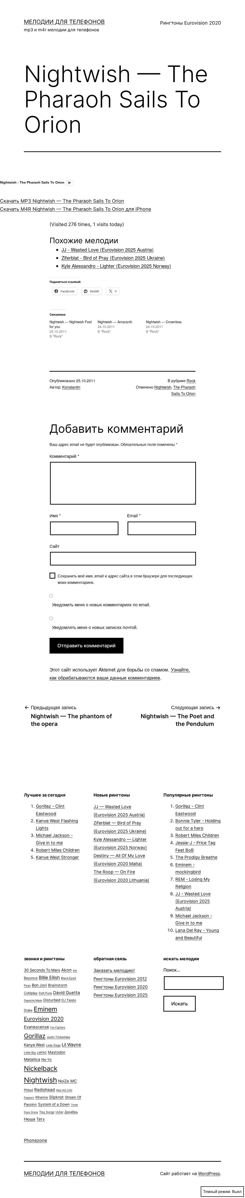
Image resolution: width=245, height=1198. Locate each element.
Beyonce (31, 978)
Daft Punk (45, 993)
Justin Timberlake (58, 1037)
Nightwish (162, 387)
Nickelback (40, 1068)
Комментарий (64, 456)
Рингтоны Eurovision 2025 (121, 994)
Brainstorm (57, 985)
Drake (28, 1010)
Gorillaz (34, 1036)
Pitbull (28, 1090)
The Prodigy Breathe (196, 857)
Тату (40, 1119)
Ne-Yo (46, 1059)
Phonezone (35, 1140)
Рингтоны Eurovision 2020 (190, 23)
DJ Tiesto (68, 1000)
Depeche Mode (33, 1000)
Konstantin (71, 387)
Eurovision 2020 (44, 1019)
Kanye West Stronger (57, 857)
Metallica (32, 1059)
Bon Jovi (39, 985)
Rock (191, 380)
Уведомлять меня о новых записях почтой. (95, 627)
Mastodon (56, 1052)
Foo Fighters (57, 1027)
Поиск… (171, 969)
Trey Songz (46, 1112)
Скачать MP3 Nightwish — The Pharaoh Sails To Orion (62, 201)
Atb (75, 970)
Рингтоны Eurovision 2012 (120, 978)
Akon (66, 969)
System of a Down (54, 1104)
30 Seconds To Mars (42, 970)
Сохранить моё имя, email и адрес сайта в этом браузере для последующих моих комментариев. (125, 579)
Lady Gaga (53, 1045)
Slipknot (56, 1097)
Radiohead (44, 1089)
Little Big (30, 1052)
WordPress (209, 1173)
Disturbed (51, 1000)
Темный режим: (217, 1191)
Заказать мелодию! (114, 970)
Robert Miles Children (58, 850)
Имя (55, 515)
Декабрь (71, 1112)
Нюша (29, 1119)
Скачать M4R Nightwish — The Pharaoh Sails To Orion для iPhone (75, 209)
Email (134, 515)
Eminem (45, 1009)
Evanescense (36, 1026)
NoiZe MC (67, 1081)
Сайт (54, 546)
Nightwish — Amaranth (115, 321)
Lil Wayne (71, 1044)
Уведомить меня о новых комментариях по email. (101, 604)
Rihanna (41, 1097)
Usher (59, 1112)
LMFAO (42, 1052)
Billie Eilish (49, 977)
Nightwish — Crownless (164, 321)
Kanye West (34, 1045)
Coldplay (31, 993)
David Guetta (66, 992)
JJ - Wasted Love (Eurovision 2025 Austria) (193, 901)
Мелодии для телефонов (64, 21)
